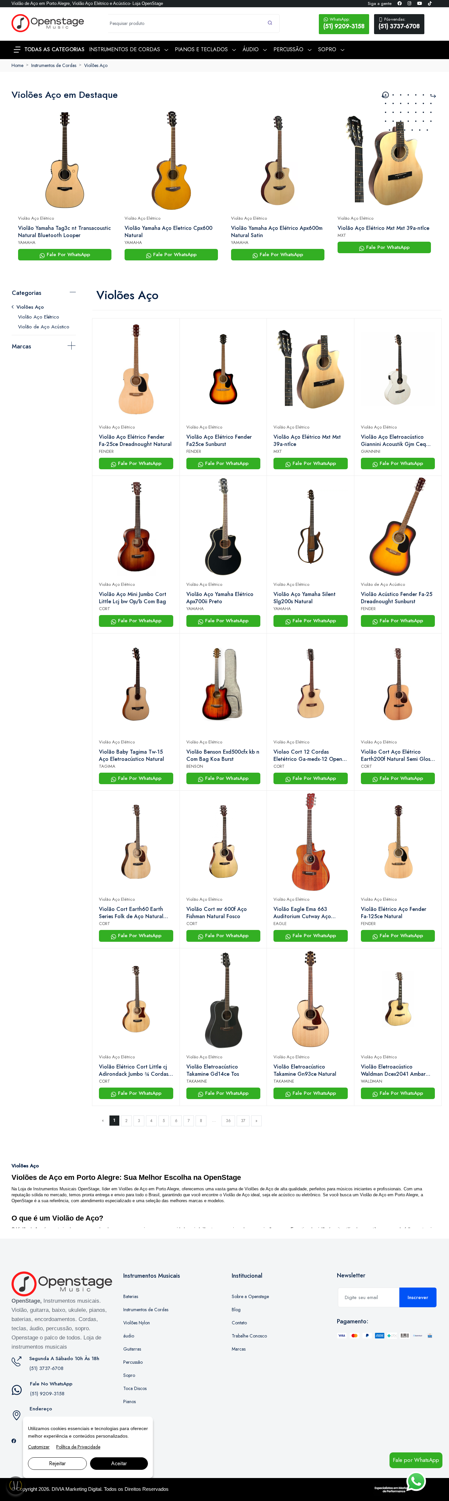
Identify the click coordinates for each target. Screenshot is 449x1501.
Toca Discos (135, 1388)
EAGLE (280, 923)
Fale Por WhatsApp (67, 254)
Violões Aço (95, 65)
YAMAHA (26, 242)
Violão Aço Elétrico (36, 218)
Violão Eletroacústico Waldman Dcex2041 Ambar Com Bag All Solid (393, 1070)
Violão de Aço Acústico (43, 326)
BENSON (194, 766)
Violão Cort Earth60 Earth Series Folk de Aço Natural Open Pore (131, 913)
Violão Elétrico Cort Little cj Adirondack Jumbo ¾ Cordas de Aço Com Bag (133, 1070)
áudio (128, 1336)
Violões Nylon (136, 1322)
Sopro (129, 1375)
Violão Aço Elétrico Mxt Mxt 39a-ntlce (383, 228)
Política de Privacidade (78, 1447)
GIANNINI (370, 451)
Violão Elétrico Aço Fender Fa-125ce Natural (393, 913)
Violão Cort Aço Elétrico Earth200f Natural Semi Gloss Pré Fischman (396, 755)
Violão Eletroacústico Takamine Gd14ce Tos (212, 1070)
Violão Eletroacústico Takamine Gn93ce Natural (304, 1070)
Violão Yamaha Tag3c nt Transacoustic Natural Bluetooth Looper (64, 232)
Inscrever (418, 1297)
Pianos (129, 1401)
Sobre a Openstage (250, 1296)
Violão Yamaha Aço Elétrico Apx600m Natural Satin (276, 232)
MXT (342, 235)
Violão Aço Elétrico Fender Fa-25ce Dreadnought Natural (135, 440)
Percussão (133, 1362)
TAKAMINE (196, 1081)
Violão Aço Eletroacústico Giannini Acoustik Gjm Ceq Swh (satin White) (393, 440)
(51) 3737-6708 (399, 23)
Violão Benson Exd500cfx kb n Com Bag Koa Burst (222, 755)
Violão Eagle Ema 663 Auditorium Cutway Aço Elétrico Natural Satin (302, 913)
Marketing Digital (83, 1489)
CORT (104, 609)
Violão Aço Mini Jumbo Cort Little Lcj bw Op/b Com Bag (132, 598)
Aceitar (119, 1463)
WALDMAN (371, 1081)
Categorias (26, 293)
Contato (239, 1322)
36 (228, 1121)
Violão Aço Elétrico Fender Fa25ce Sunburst (219, 440)
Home (17, 65)
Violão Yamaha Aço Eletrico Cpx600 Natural (168, 232)
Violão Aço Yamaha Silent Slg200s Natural (304, 598)
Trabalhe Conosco (249, 1336)
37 (243, 1121)
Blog (236, 1309)
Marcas (21, 346)
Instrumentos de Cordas (53, 65)
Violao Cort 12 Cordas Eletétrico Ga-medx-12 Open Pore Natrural (307, 755)
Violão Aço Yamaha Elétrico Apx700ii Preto (219, 598)
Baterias (130, 1296)
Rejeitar (57, 1463)
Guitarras (132, 1349)
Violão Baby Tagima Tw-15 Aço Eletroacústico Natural (131, 755)
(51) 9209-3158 (344, 23)
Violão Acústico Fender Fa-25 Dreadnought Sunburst (396, 598)
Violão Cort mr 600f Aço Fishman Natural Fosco (216, 913)
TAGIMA (107, 766)
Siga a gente (379, 3)
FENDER (106, 451)
